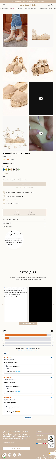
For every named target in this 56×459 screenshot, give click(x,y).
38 (15, 180)
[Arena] (11, 169)
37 (11, 179)
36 (7, 179)
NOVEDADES (5, 8)
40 (21, 179)
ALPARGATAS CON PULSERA (45, 8)
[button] (4, 4)
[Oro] (6, 169)
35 (4, 179)
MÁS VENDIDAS (19, 8)
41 (26, 180)
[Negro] (14, 169)
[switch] (51, 446)
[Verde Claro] (19, 169)
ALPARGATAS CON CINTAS (31, 8)
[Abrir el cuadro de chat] (3, 456)
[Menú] (54, 436)
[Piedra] (16, 169)
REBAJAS (12, 8)
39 (19, 180)
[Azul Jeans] (4, 169)
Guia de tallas (5, 173)
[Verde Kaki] (9, 169)
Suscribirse (16, 448)
